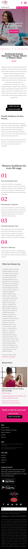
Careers (3, 462)
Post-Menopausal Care (9, 226)
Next (15, 48)
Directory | (12, 513)
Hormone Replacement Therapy (9, 430)
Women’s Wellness (14, 106)
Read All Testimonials (9, 357)
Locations (3, 434)
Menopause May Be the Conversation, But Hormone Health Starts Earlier (11, 448)
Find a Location (14, 31)
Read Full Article (6, 393)
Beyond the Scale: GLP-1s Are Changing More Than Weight (12, 444)
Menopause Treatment (9, 204)
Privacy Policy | (5, 513)
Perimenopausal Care (9, 181)
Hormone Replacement (14, 109)
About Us (3, 437)
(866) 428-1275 (5, 7)
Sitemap (17, 513)
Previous (12, 48)
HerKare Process (5, 427)
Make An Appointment (22, 7)
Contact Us (3, 460)
